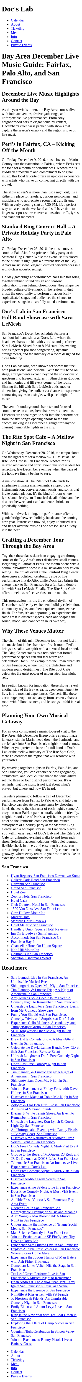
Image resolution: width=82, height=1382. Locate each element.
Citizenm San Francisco (28, 884)
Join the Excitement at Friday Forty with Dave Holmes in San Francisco (44, 1091)
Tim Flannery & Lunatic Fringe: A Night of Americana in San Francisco (42, 992)
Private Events (21, 45)
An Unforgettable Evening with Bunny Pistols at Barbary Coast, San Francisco (44, 1132)
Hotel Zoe (18, 892)
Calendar (17, 20)
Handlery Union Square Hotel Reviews (39, 929)
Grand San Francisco (26, 888)
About (15, 24)
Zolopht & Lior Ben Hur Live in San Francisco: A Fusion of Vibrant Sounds (45, 1107)
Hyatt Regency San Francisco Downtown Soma (45, 876)
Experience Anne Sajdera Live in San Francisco (45, 1187)
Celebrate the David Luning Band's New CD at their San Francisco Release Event (45, 1049)
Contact (16, 41)
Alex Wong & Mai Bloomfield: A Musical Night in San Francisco (41, 1218)
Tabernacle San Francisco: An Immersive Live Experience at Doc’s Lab (44, 1165)
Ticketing (17, 28)
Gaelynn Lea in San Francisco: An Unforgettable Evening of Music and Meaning (44, 1210)
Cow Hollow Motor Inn (28, 913)
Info (14, 37)
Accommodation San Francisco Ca (36, 937)
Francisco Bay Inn (24, 942)
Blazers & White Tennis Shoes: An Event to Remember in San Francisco (42, 1115)
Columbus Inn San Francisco (32, 954)
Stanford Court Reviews (28, 921)
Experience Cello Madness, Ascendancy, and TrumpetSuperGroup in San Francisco (43, 1025)
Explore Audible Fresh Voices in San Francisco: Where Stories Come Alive (45, 1251)
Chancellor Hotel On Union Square (36, 946)
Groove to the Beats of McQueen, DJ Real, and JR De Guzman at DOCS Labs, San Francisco (45, 1156)
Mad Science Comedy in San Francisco (39, 1233)
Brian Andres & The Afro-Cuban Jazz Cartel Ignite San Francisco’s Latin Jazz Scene (43, 1284)
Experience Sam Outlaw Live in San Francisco (44, 1245)
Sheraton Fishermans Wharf (31, 958)
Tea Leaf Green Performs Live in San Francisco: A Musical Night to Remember (41, 1276)
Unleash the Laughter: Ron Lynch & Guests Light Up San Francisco (42, 1124)
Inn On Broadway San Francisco (34, 933)
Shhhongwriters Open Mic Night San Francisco (45, 986)
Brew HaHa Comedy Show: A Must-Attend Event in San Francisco (42, 1041)
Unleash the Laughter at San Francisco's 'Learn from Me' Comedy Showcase (45, 1008)
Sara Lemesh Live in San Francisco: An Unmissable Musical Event (39, 980)
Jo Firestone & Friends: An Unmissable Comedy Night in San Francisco (39, 1300)
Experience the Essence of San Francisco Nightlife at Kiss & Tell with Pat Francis (40, 1292)
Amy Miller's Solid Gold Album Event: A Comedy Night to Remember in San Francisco (44, 1000)
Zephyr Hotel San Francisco (31, 896)
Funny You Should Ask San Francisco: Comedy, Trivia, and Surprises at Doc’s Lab (42, 1017)
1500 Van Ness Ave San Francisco (36, 909)
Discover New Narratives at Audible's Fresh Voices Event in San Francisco (42, 1140)
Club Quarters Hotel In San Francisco (38, 904)
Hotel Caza (19, 900)
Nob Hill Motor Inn (25, 950)
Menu (15, 33)
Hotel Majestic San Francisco (32, 925)
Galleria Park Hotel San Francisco (35, 880)
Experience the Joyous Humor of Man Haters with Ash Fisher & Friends (43, 1259)
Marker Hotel (20, 917)
